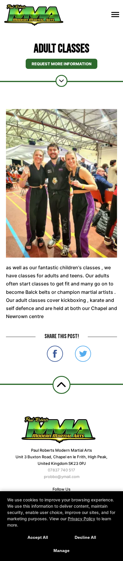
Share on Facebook (54, 353)
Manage (61, 550)
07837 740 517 (61, 470)
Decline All (85, 537)
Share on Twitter (83, 353)
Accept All (37, 537)
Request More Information (61, 63)
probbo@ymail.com (61, 476)
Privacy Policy (81, 518)
